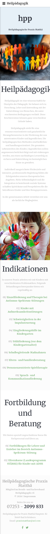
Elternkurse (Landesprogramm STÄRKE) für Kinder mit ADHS (26, 462)
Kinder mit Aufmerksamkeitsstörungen (25, 310)
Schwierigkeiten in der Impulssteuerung (27, 321)
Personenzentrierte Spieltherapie (27, 367)
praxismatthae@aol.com (28, 521)
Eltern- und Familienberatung (27, 360)
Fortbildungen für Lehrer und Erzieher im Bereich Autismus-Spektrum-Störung (25, 449)
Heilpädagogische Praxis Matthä (25, 483)
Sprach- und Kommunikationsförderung (25, 377)
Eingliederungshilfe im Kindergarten (27, 332)
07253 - (25, 506)
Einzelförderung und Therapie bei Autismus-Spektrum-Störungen (26, 299)
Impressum (30, 496)
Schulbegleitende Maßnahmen (27, 352)
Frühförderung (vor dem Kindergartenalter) (27, 343)
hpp (25, 18)
